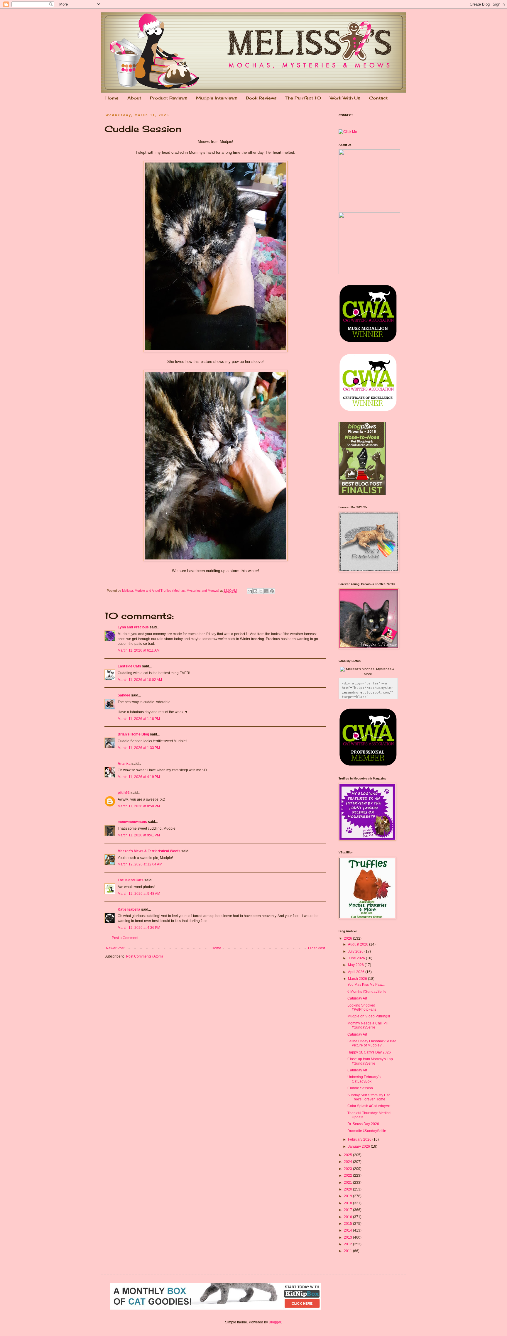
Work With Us (345, 97)
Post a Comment (125, 938)
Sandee (124, 695)
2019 (348, 1196)
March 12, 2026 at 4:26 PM (139, 928)
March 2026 (358, 979)
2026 (348, 938)
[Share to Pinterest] (272, 591)
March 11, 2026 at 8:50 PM (139, 806)
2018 (348, 1203)
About (134, 97)
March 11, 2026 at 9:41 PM (139, 835)
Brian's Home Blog (133, 734)
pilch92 (124, 793)
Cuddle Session (360, 1088)
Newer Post (115, 948)
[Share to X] (261, 591)
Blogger (275, 1322)
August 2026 (358, 944)
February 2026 (360, 1139)
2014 (348, 1230)
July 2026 (356, 951)
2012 (348, 1244)
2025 (348, 1155)
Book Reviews (261, 97)
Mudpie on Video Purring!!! (368, 1016)
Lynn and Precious (133, 627)
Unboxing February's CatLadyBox (364, 1079)
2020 (348, 1189)
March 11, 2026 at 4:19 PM (139, 777)
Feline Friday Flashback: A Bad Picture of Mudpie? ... (371, 1043)
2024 (348, 1162)
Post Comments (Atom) (144, 956)
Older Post (316, 948)
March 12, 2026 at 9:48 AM (139, 894)
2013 (348, 1237)
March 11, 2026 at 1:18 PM (139, 719)
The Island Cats (130, 880)
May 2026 (356, 965)
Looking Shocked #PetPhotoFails (361, 1007)
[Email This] (250, 591)
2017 (348, 1210)
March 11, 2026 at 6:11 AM (139, 650)
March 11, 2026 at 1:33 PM (139, 748)
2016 (348, 1217)
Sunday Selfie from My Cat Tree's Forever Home (368, 1097)
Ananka (124, 764)
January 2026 (359, 1146)
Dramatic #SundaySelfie (366, 1131)
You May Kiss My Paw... (366, 984)
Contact (378, 97)
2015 (348, 1224)
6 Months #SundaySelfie (366, 992)
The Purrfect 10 (303, 97)
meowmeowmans (132, 822)
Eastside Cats (129, 666)
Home (112, 97)
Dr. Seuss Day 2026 (363, 1124)
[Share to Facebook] (266, 591)
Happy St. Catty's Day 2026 (369, 1052)
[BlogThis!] (255, 591)
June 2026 (357, 958)
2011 (348, 1251)
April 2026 (356, 972)
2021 (348, 1183)
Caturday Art (357, 998)
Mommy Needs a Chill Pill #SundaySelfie (367, 1025)
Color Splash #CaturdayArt (368, 1106)
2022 (348, 1175)
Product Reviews (168, 97)
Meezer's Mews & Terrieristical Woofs (149, 851)
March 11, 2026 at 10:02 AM (140, 680)
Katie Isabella (129, 909)
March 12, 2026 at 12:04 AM (140, 864)
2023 (348, 1169)
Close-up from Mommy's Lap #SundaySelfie (370, 1061)
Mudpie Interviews (216, 97)
